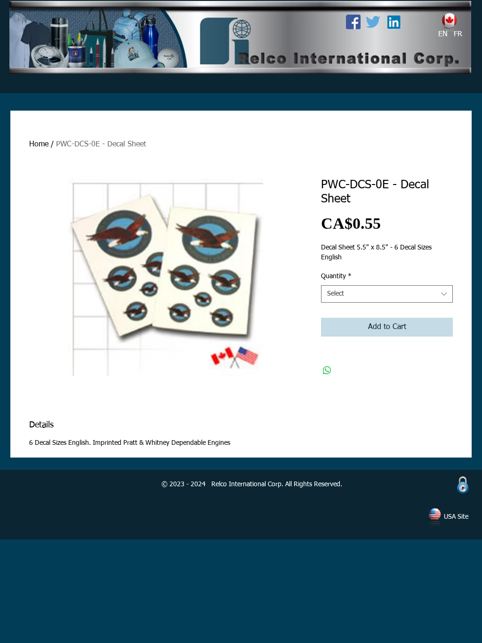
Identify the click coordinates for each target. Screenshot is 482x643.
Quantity (336, 276)
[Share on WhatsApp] (327, 370)
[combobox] (387, 294)
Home (38, 144)
